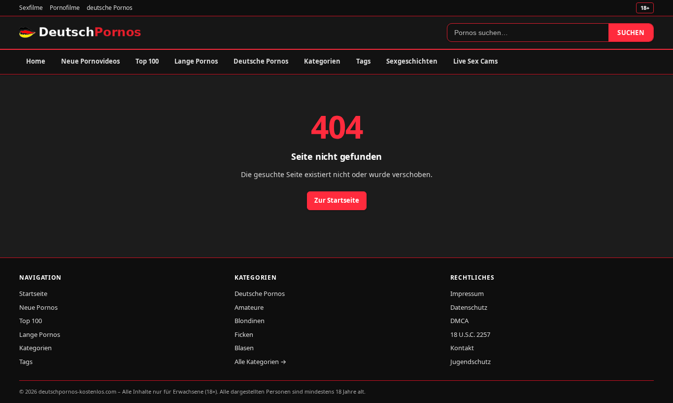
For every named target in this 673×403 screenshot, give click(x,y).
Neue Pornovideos (90, 61)
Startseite (33, 293)
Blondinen (250, 320)
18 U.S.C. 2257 (470, 334)
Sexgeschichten (411, 61)
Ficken (244, 334)
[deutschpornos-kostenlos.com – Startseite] (81, 32)
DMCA (459, 320)
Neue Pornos (38, 307)
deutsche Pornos (110, 7)
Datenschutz (468, 307)
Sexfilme (31, 7)
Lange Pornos (196, 61)
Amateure (249, 307)
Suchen (630, 32)
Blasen (244, 347)
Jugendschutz (470, 361)
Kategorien (322, 61)
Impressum (467, 293)
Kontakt (462, 347)
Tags (363, 61)
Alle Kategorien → (260, 361)
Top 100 (147, 61)
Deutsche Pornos (261, 61)
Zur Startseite (336, 200)
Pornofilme (65, 7)
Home (35, 61)
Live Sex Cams (475, 61)
